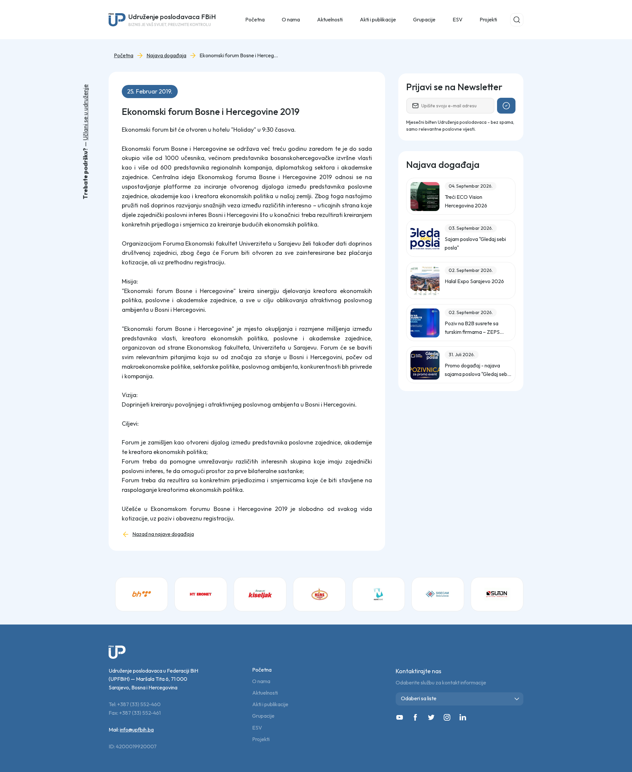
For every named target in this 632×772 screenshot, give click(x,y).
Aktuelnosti (265, 693)
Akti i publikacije (270, 704)
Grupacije (263, 716)
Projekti (488, 19)
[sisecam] (437, 594)
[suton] (497, 594)
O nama (261, 681)
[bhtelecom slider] (141, 594)
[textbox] (461, 698)
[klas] (319, 594)
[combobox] (459, 698)
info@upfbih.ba (137, 729)
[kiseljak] (260, 594)
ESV (457, 19)
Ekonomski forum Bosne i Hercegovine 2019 (238, 55)
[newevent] (378, 594)
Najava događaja (166, 55)
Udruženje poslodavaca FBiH (172, 19)
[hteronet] (200, 594)
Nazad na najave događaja (163, 534)
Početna (255, 19)
